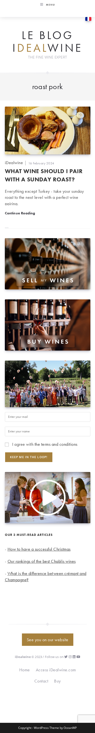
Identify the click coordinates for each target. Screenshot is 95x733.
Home (24, 670)
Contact (41, 681)
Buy (57, 681)
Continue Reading (20, 213)
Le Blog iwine (47, 41)
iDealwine (14, 162)
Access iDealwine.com (56, 670)
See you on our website (47, 639)
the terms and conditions (56, 444)
